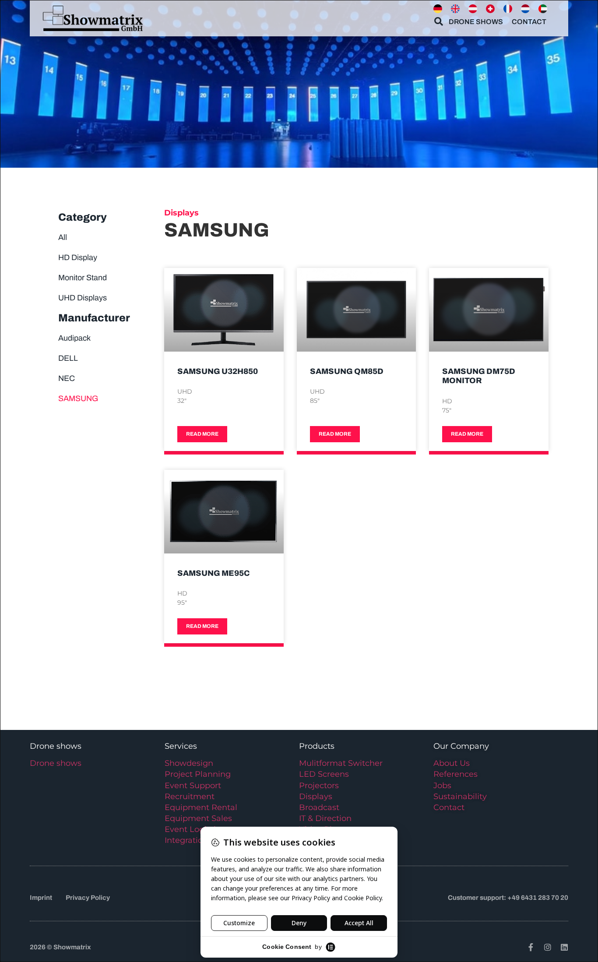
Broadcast (319, 807)
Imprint (41, 897)
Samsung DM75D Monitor (478, 376)
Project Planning (198, 774)
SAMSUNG (78, 398)
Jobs (442, 785)
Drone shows (55, 763)
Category (82, 217)
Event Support (193, 785)
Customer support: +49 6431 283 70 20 (508, 897)
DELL (68, 358)
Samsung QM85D (346, 371)
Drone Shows (476, 21)
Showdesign (189, 763)
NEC (66, 378)
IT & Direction (325, 818)
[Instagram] (548, 947)
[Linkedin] (564, 947)
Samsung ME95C (213, 573)
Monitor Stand (82, 277)
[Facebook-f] (531, 947)
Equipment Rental (201, 807)
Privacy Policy (88, 897)
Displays (315, 796)
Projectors (319, 785)
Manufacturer (94, 318)
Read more (202, 434)
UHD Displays (82, 297)
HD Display (77, 257)
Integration (186, 840)
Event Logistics (194, 829)
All (62, 237)
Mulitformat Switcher (341, 763)
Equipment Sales (198, 818)
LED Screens (324, 774)
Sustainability (460, 796)
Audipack (74, 338)
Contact (529, 21)
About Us (451, 763)
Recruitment (190, 796)
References (455, 774)
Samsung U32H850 (217, 371)
